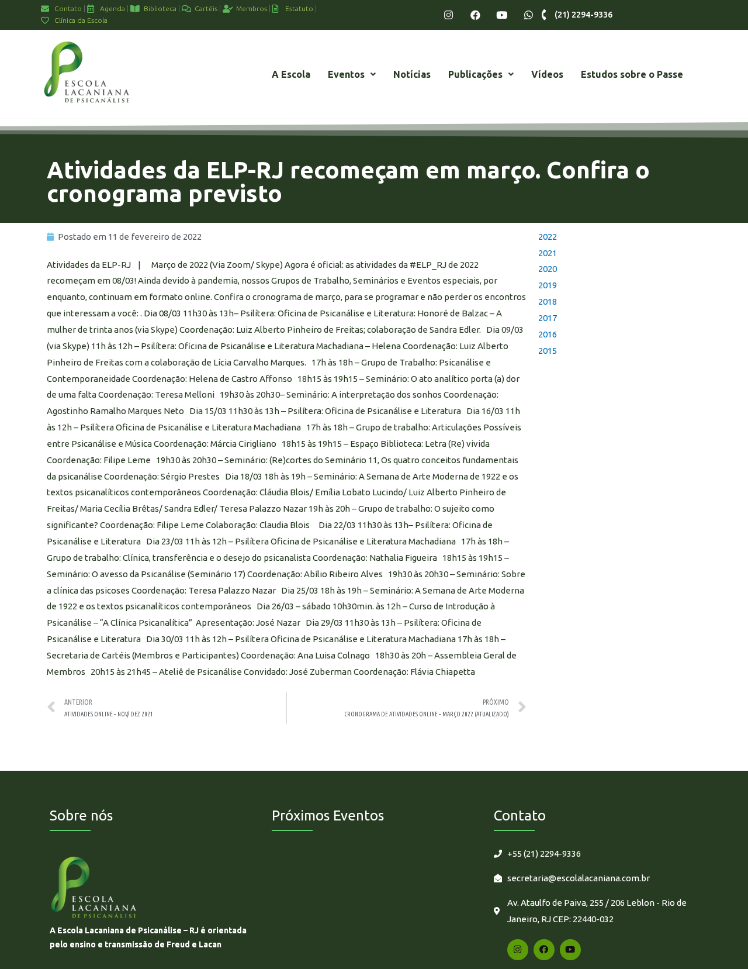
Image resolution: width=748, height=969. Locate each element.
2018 (547, 301)
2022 (547, 237)
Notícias (412, 74)
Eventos (346, 74)
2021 (547, 253)
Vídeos (547, 74)
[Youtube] (502, 15)
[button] (352, 74)
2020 (547, 269)
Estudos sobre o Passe (632, 74)
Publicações (475, 74)
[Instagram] (448, 15)
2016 (547, 334)
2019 (547, 285)
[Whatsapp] (529, 15)
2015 (547, 351)
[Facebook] (475, 15)
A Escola (291, 74)
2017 (547, 318)
